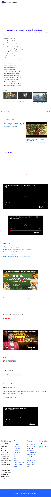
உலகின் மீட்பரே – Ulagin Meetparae (11, 254)
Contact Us (16, 446)
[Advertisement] (25, 14)
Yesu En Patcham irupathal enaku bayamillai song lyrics (39, 103)
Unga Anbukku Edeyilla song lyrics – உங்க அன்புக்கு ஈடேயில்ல (17, 256)
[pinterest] (13, 361)
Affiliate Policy (17, 460)
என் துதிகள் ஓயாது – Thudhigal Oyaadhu (12, 247)
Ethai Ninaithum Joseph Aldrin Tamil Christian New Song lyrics (17, 249)
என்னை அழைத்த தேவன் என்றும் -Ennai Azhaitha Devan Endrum (9, 100)
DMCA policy (17, 452)
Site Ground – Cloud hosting (9, 397)
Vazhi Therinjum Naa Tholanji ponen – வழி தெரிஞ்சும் (15, 251)
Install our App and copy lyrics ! (23, 298)
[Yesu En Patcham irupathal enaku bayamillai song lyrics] (40, 97)
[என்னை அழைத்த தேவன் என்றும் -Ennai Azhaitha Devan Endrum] (10, 95)
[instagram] (11, 361)
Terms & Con (17, 450)
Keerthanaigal (42, 142)
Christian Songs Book (19, 462)
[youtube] (4, 361)
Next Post (47, 111)
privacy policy (17, 448)
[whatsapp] (7, 361)
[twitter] (15, 361)
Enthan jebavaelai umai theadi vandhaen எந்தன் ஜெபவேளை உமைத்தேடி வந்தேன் (14, 124)
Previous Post (5, 111)
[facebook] (9, 361)
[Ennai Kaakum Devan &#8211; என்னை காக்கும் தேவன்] (25, 95)
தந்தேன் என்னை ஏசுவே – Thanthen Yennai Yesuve (35, 139)
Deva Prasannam (40, 32)
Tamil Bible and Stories (13, 387)
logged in (11, 154)
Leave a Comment (15, 32)
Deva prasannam (7, 32)
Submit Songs (17, 458)
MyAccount (16, 454)
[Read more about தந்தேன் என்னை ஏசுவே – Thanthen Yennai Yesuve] (36, 129)
